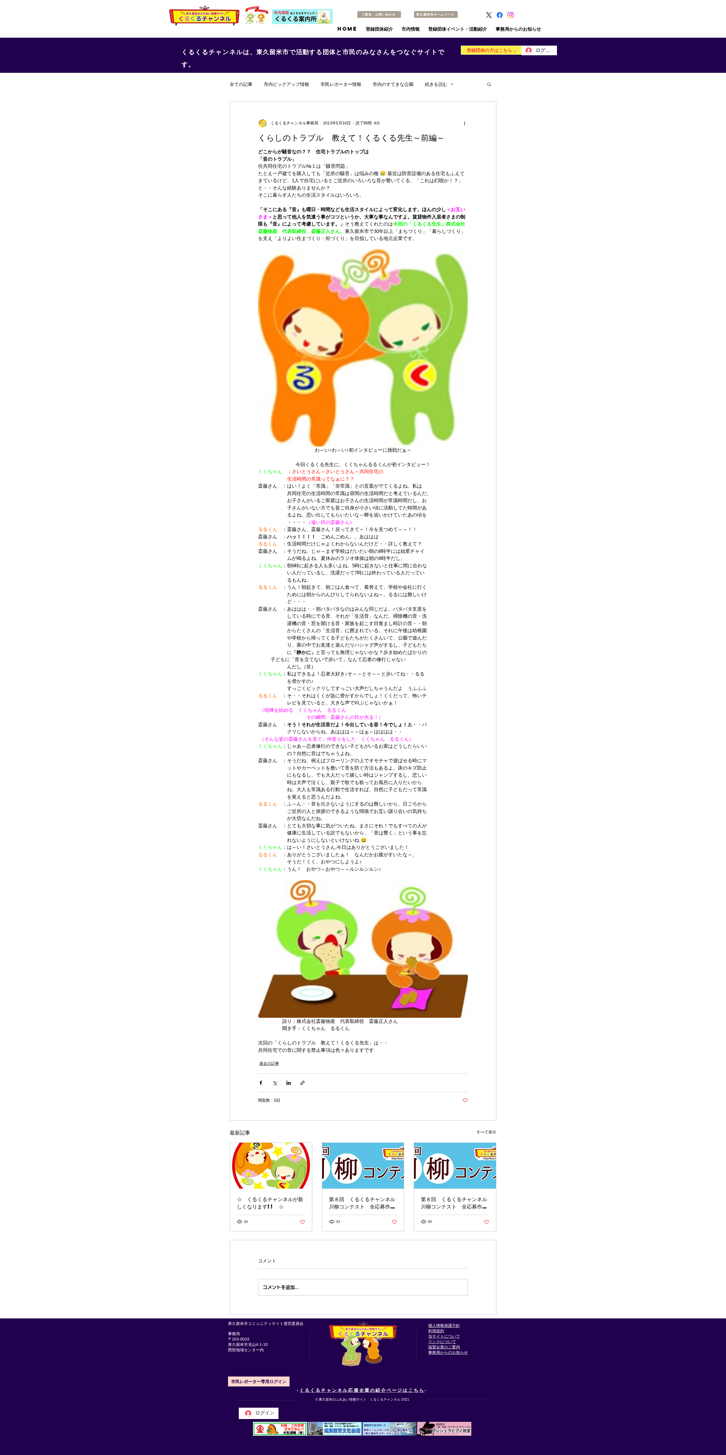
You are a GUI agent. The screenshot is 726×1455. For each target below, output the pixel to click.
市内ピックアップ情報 (286, 84)
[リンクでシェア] (302, 1083)
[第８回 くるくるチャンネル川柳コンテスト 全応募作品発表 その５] (455, 1166)
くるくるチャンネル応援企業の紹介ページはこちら (362, 1390)
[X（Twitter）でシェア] (274, 1083)
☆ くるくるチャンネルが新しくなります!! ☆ (270, 1202)
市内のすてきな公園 (393, 84)
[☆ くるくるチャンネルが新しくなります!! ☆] (271, 1166)
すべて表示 (486, 1132)
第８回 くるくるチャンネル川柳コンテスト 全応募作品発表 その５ (454, 1202)
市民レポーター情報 (340, 84)
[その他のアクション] (464, 123)
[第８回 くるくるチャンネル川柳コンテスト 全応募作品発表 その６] (363, 1166)
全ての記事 (241, 84)
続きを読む (436, 84)
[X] (489, 15)
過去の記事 (269, 1063)
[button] (489, 84)
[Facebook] (500, 15)
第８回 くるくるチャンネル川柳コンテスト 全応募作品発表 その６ (362, 1202)
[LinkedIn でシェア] (288, 1083)
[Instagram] (510, 15)
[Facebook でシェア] (260, 1083)
